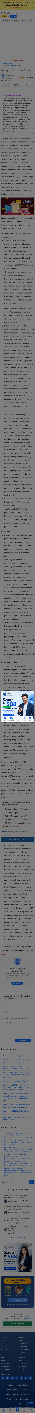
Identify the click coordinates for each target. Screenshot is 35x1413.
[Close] (32, 692)
